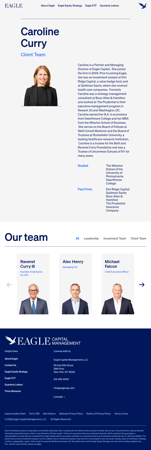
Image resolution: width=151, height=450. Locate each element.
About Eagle (48, 6)
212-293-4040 (61, 379)
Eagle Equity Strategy (70, 6)
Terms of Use (121, 413)
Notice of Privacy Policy (98, 413)
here (39, 443)
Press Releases (13, 391)
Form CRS (34, 413)
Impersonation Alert (15, 413)
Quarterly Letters (109, 6)
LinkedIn (58, 397)
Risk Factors (49, 413)
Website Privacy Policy (71, 413)
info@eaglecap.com (64, 388)
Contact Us (10, 365)
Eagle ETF (91, 6)
